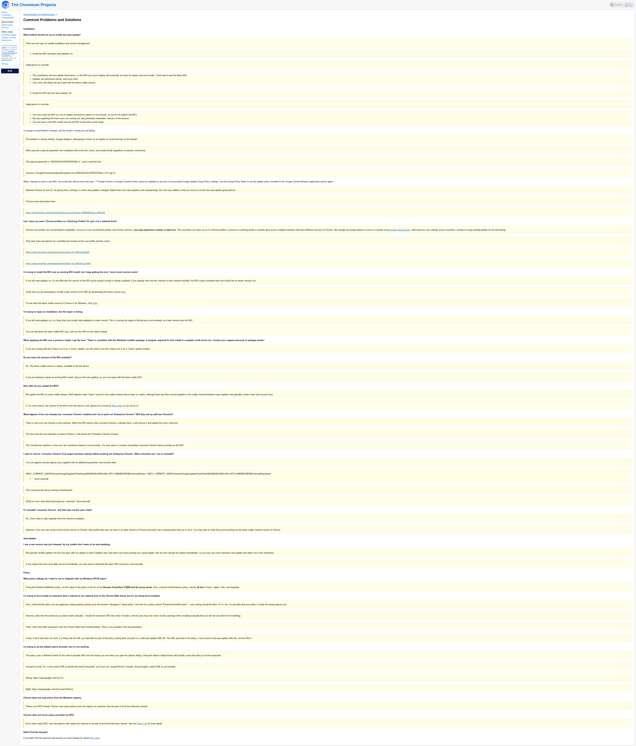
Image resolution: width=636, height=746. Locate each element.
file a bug (95, 738)
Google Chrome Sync (400, 230)
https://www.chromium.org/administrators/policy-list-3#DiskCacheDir (58, 263)
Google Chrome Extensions (9, 38)
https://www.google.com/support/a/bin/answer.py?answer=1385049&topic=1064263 (65, 212)
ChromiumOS (8, 18)
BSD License (7, 60)
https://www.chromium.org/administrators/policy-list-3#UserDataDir (57, 252)
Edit (10, 70)
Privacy (5, 64)
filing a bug (117, 406)
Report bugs (7, 25)
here (123, 292)
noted (4, 47)
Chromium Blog (9, 35)
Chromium (6, 15)
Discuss (5, 27)
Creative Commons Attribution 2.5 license (9, 52)
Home (4, 12)
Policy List (142, 723)
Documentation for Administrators (39, 14)
